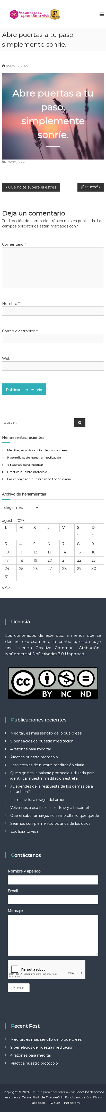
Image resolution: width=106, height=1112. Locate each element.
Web (6, 358)
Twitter (54, 1103)
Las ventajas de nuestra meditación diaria (39, 479)
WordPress (94, 1097)
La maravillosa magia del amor (37, 799)
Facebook (37, 1103)
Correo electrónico (20, 331)
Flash (36, 1097)
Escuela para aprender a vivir (53, 1092)
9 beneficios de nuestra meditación (34, 457)
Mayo (22, 162)
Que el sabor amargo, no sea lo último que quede (54, 815)
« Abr (6, 587)
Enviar (18, 987)
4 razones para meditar (25, 464)
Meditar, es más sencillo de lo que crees (37, 450)
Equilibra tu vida (24, 831)
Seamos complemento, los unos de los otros (50, 823)
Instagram (72, 1103)
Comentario (14, 244)
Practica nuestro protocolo (27, 472)
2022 (12, 162)
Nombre (11, 303)
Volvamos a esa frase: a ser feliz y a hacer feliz (51, 807)
